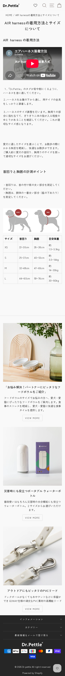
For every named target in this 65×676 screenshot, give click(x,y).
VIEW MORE (32, 417)
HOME (9, 15)
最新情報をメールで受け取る (31, 635)
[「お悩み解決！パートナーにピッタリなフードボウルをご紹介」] (32, 352)
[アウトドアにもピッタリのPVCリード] (32, 556)
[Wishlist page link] (37, 5)
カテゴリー (31, 627)
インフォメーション (31, 619)
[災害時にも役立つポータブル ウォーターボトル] (32, 456)
